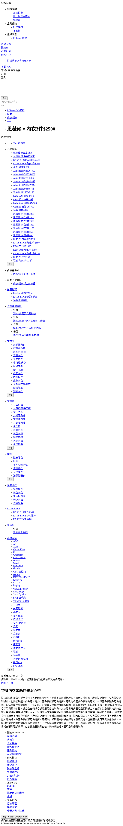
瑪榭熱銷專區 (20, 300)
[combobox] (61, 101)
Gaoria (16, 568)
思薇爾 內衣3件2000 (23, 217)
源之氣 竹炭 (19, 648)
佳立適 (16, 630)
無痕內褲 (18, 430)
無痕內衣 (18, 355)
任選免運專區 (14, 306)
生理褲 (16, 426)
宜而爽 (16, 633)
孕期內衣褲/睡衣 (22, 384)
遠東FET (17, 662)
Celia (15, 552)
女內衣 (10, 341)
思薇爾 (10, 525)
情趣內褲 (18, 499)
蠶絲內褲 (18, 440)
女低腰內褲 (19, 415)
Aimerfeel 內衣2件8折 (24, 185)
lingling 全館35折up (23, 293)
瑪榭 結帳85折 (20, 210)
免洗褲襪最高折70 (22, 152)
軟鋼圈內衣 (19, 348)
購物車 (4, 47)
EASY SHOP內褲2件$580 (26, 242)
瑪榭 (15, 651)
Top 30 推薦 (19, 143)
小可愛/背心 (19, 362)
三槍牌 (16, 605)
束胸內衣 (18, 380)
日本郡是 (18, 615)
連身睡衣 (18, 457)
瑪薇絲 (16, 655)
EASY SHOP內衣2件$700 (26, 163)
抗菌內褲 (18, 433)
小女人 (16, 612)
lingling (16, 585)
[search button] (2, 105)
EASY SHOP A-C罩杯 (24, 512)
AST (15, 544)
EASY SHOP (13, 508)
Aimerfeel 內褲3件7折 (24, 181)
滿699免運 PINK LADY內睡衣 (29, 320)
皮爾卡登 (18, 619)
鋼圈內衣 (18, 391)
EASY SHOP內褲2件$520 (26, 253)
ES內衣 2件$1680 (22, 257)
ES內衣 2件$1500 (22, 246)
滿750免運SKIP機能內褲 (26, 335)
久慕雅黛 (18, 608)
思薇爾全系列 (20, 532)
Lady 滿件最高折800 (23, 196)
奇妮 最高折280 (21, 167)
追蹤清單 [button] (12, 60)
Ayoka (16, 546)
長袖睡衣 (18, 472)
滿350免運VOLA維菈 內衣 (27, 328)
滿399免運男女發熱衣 (24, 313)
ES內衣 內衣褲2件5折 (24, 239)
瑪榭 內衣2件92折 (22, 260)
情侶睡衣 (18, 468)
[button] (61, 20)
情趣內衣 (18, 492)
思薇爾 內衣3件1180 (23, 228)
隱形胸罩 (18, 388)
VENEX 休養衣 (21, 601)
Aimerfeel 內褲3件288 (24, 174)
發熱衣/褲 (18, 366)
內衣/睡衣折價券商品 (24, 274)
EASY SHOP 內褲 (22, 519)
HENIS (16, 574)
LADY (16, 582)
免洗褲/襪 (18, 444)
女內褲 (10, 401)
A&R (15, 541)
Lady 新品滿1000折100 (25, 203)
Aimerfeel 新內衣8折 (23, 178)
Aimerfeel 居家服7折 (23, 188)
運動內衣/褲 (19, 352)
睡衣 (9, 454)
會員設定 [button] (26, 60)
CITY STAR (19, 557)
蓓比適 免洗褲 (20, 659)
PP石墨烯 (18, 666)
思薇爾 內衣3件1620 (23, 224)
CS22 (16, 563)
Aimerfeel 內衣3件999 (24, 170)
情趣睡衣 (18, 489)
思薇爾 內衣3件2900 (23, 214)
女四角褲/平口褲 (22, 408)
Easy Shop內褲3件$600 (25, 250)
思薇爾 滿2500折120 (23, 192)
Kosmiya (17, 580)
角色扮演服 (19, 496)
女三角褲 (18, 404)
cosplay (16, 560)
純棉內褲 (18, 437)
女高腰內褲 (19, 422)
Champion (18, 554)
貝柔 (15, 626)
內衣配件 (18, 377)
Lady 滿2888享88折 (23, 199)
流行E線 (17, 641)
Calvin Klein (19, 549)
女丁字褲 (18, 412)
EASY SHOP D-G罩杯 (24, 515)
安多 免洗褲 (19, 623)
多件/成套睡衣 (20, 465)
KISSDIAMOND (21, 577)
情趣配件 (18, 503)
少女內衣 (18, 359)
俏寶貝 (16, 637)
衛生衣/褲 (18, 370)
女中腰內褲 (19, 419)
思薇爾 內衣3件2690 (23, 221)
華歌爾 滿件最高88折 (24, 156)
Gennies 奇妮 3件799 (23, 206)
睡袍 (15, 461)
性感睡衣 (12, 485)
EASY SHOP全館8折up (25, 296)
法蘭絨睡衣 (19, 475)
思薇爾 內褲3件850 (23, 232)
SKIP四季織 (19, 597)
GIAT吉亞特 (19, 571)
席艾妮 (16, 644)
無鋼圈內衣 (19, 344)
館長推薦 (12, 289)
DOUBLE (18, 565)
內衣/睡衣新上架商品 (24, 283)
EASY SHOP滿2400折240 (26, 160)
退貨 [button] (19, 60)
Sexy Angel (18, 591)
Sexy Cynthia (19, 594)
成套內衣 (18, 373)
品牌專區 (12, 538)
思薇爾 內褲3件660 (23, 235)
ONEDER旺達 (20, 588)
